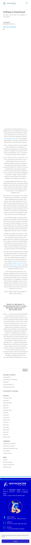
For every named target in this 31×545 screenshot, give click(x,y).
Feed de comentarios (8, 464)
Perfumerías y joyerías (9, 446)
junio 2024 (6, 407)
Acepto (15, 541)
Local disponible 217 (8, 384)
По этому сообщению (16, 265)
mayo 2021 (6, 432)
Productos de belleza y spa (10, 448)
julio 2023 (5, 412)
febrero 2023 (6, 420)
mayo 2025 (6, 400)
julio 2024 (5, 405)
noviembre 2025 (7, 398)
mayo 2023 (6, 415)
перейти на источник (17, 263)
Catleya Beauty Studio (9, 387)
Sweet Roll (6, 382)
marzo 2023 (6, 417)
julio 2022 (5, 422)
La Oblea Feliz (6, 377)
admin (7, 15)
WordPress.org (7, 467)
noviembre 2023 (7, 410)
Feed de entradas (7, 462)
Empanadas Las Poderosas (10, 379)
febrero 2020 (6, 437)
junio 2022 (6, 425)
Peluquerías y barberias (9, 443)
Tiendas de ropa (7, 453)
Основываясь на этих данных (11, 138)
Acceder (5, 459)
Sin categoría (21, 15)
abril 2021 (5, 434)
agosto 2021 (6, 429)
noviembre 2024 (7, 403)
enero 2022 (6, 427)
